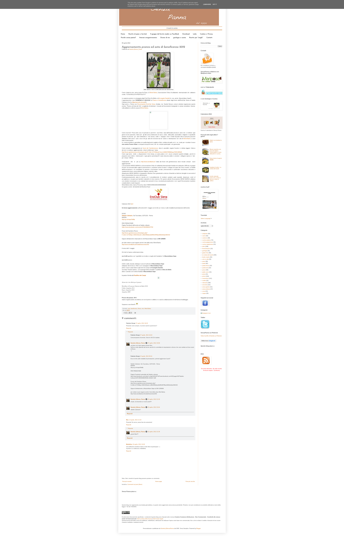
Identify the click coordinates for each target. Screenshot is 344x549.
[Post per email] (135, 312)
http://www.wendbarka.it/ (148, 161)
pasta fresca (205, 265)
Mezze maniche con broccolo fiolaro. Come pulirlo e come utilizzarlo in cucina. (215, 151)
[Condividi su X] (128, 313)
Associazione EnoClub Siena (146, 104)
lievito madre (206, 257)
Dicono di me (165, 37)
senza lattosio (206, 289)
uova (203, 291)
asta (129, 308)
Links (195, 34)
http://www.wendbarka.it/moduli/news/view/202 (135, 244)
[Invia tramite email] (124, 313)
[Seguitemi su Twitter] (205, 328)
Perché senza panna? (128, 37)
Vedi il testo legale (158, 518)
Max (127, 420)
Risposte (130, 332)
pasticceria (205, 267)
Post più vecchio (190, 481)
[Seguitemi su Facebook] (205, 305)
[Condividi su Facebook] (130, 313)
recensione (205, 278)
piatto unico (205, 272)
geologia (204, 250)
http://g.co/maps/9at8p (128, 219)
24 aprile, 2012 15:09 (139, 444)
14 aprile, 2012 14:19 (135, 420)
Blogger (198, 528)
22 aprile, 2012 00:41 (146, 356)
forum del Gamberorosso (150, 148)
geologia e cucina (179, 37)
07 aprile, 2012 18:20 (142, 323)
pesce (204, 270)
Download (186, 34)
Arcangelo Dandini (164, 98)
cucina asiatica (206, 240)
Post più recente (127, 481)
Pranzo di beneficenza (159, 100)
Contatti (209, 37)
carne (204, 235)
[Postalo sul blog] (126, 313)
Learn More (207, 4)
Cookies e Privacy (206, 34)
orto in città (205, 259)
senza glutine (206, 287)
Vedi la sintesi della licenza (144, 518)
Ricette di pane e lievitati (137, 34)
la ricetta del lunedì (207, 255)
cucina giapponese (207, 242)
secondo (204, 284)
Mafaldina (129, 444)
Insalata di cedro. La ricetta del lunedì (215, 168)
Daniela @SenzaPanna (167, 528)
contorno (204, 238)
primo (204, 276)
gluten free (205, 252)
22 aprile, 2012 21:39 (154, 399)
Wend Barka (153, 92)
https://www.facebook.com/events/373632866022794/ (137, 227)
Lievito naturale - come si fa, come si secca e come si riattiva (215, 178)
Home (123, 34)
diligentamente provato (138, 102)
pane (203, 261)
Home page (158, 481)
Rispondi (128, 328)
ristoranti (204, 282)
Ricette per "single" (196, 37)
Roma (139, 308)
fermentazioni (206, 248)
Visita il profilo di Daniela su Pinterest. (211, 336)
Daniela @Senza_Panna (138, 343)
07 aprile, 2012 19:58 (154, 343)
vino (143, 308)
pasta (203, 263)
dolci (203, 246)
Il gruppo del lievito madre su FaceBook (164, 34)
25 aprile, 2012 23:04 (154, 407)
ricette (204, 280)
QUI (132, 204)
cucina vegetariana (207, 244)
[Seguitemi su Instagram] (206, 313)
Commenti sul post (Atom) (134, 484)
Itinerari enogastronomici (148, 37)
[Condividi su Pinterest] (131, 313)
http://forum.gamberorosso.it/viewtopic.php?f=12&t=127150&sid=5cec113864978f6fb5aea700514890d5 (152, 152)
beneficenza (134, 308)
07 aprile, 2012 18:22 (146, 335)
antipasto (204, 233)
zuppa (204, 293)
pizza (203, 274)
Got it (215, 4)
